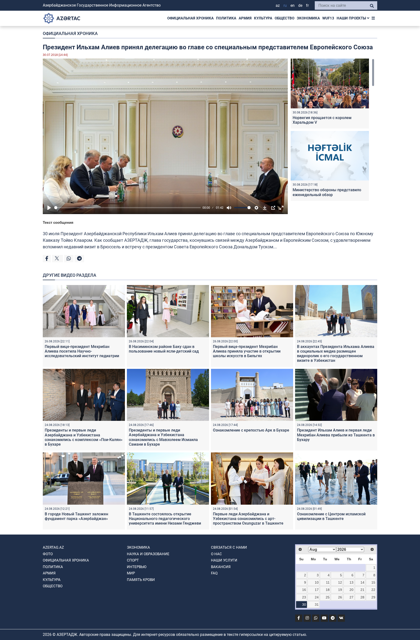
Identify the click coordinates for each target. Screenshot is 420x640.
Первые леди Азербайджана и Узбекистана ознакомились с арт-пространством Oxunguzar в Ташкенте (248, 519)
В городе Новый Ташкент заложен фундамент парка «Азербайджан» (76, 516)
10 (317, 582)
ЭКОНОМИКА (308, 18)
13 (351, 582)
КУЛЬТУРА (263, 18)
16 (304, 590)
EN (292, 5)
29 (373, 597)
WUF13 (328, 18)
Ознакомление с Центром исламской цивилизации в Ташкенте (331, 516)
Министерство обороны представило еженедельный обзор (327, 192)
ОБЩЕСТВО (284, 18)
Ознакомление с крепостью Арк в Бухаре (251, 430)
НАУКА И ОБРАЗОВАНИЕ (148, 554)
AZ (278, 5)
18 (328, 590)
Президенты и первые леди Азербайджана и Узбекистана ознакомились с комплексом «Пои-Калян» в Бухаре (83, 437)
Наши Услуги (224, 560)
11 (328, 582)
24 (317, 597)
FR (307, 5)
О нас (216, 554)
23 (304, 597)
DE (300, 5)
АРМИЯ (245, 18)
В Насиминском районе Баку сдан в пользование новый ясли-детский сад (164, 349)
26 (340, 597)
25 (328, 597)
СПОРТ (133, 560)
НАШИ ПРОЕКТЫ (352, 18)
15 (373, 582)
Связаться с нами (229, 547)
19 (340, 590)
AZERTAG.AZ (53, 547)
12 (340, 582)
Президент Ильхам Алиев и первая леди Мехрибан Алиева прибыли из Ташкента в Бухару (336, 435)
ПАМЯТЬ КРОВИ (141, 580)
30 (304, 604)
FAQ (214, 573)
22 (373, 590)
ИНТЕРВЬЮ (136, 567)
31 (317, 604)
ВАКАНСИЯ (221, 567)
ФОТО (48, 554)
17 (317, 590)
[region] (332, 131)
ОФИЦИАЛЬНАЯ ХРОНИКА (190, 18)
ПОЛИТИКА (226, 18)
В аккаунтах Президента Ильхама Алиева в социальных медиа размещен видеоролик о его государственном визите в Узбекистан (335, 353)
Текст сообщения (58, 222)
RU (285, 5)
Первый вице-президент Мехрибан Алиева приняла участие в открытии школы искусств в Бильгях (246, 351)
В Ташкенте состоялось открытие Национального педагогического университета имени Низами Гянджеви (165, 519)
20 (351, 590)
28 (362, 597)
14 (362, 582)
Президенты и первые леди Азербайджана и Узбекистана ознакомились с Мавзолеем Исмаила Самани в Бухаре (163, 437)
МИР (131, 573)
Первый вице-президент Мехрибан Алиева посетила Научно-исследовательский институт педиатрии (82, 351)
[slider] (127, 207)
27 (351, 597)
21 (362, 590)
